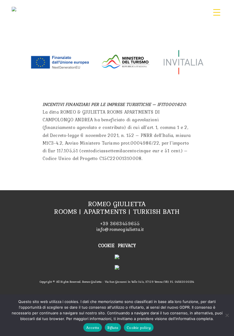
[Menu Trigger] (217, 12)
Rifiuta (113, 327)
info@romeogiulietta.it (119, 229)
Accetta (92, 327)
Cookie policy (139, 327)
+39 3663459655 (119, 223)
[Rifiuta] (227, 315)
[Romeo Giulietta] (14, 8)
